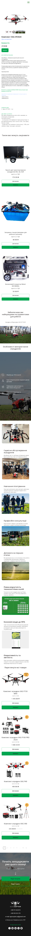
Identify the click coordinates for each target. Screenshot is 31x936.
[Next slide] (27, 20)
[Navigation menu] (28, 2)
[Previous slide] (4, 20)
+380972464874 (5, 96)
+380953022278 (5, 98)
